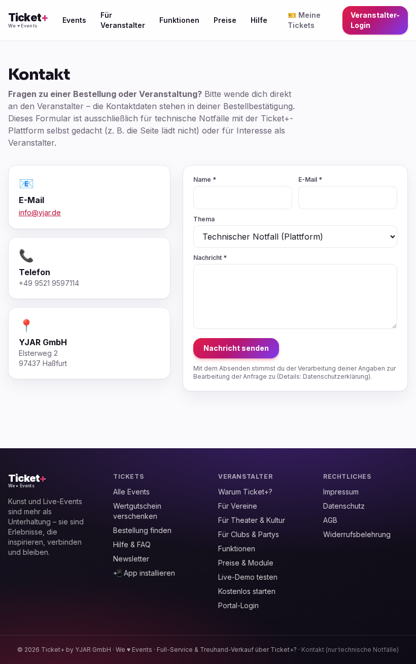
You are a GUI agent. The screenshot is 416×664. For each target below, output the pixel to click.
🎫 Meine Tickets (304, 20)
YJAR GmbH (93, 649)
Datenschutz (344, 506)
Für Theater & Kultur (251, 520)
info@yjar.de (40, 212)
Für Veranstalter (122, 20)
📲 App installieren (144, 573)
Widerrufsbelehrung (357, 534)
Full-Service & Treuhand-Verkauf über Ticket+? (227, 649)
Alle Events (131, 491)
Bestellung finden (142, 530)
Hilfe (259, 20)
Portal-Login (238, 605)
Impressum (341, 491)
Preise (225, 20)
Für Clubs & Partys (248, 534)
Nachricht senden (236, 348)
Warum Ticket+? (245, 491)
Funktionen (179, 20)
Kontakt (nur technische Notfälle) (350, 649)
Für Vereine (237, 506)
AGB (330, 520)
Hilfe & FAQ (132, 544)
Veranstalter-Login (375, 20)
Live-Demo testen (248, 577)
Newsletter (131, 558)
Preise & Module (245, 562)
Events (74, 20)
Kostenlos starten (246, 591)
